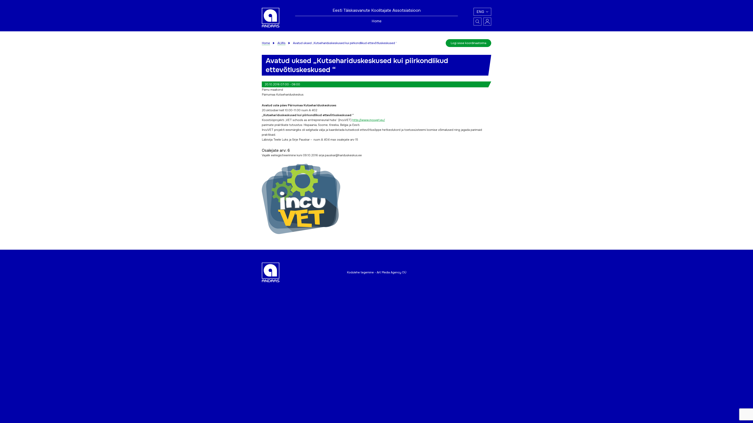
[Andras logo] (270, 17)
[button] (482, 12)
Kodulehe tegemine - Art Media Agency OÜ (376, 272)
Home (376, 21)
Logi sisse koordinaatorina (468, 43)
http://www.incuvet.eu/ (368, 120)
